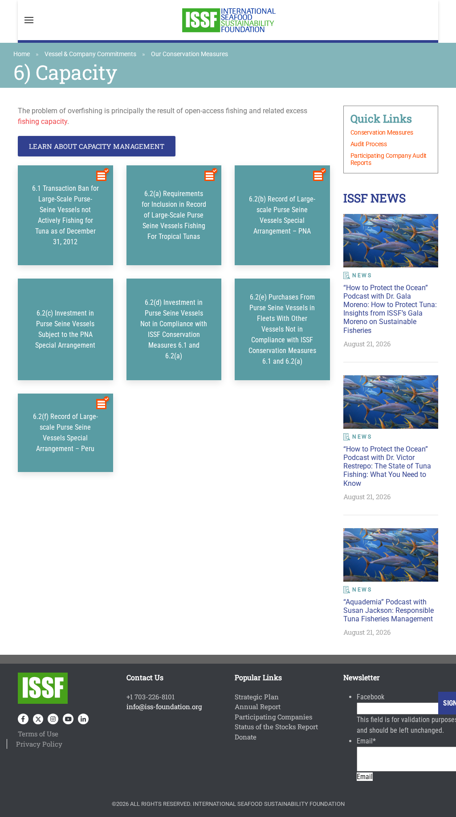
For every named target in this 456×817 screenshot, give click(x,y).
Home (21, 53)
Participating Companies (273, 716)
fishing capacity (42, 121)
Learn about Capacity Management (96, 146)
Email (366, 741)
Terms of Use (38, 733)
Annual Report (258, 706)
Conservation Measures (381, 132)
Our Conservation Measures (189, 53)
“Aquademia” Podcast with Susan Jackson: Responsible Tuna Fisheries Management (388, 610)
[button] (28, 20)
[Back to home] (228, 20)
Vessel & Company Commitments (90, 53)
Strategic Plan (257, 696)
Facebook (370, 697)
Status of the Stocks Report (276, 726)
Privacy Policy (39, 743)
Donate (245, 736)
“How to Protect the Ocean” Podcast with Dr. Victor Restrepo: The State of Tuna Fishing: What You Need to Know (387, 466)
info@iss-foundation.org (164, 706)
